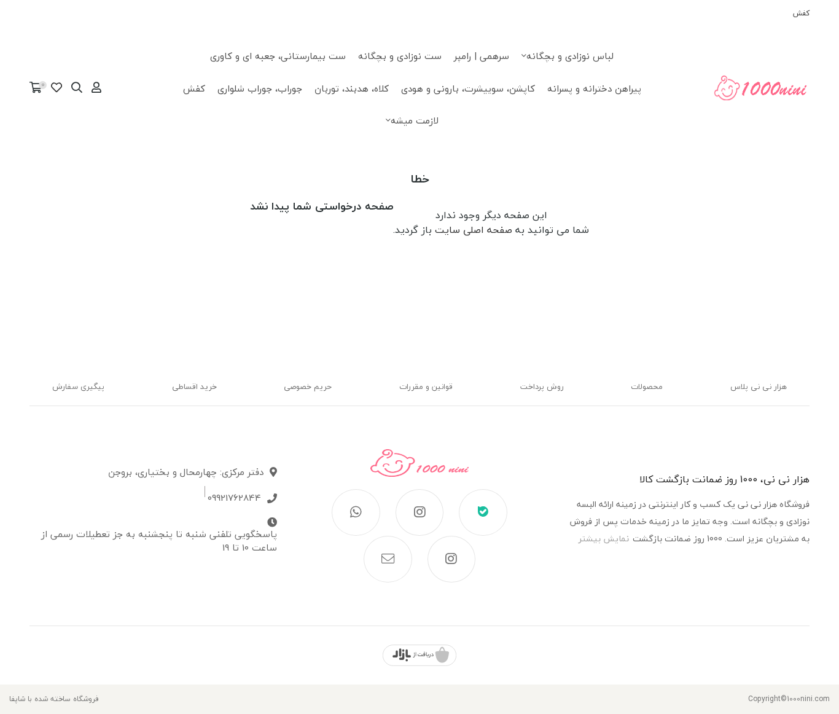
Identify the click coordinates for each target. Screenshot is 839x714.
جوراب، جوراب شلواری (259, 88)
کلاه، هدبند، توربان (351, 88)
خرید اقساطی (194, 386)
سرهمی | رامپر (481, 56)
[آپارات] (451, 559)
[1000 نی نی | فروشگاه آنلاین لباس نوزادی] (419, 469)
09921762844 (234, 498)
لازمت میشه (415, 120)
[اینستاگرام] (420, 512)
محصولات (647, 386)
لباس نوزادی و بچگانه (570, 56)
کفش (801, 13)
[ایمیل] (388, 559)
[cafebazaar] (419, 655)
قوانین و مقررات (426, 386)
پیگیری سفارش (78, 386)
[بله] (483, 512)
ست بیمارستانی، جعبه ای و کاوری (278, 56)
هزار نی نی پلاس (758, 386)
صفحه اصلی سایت (473, 229)
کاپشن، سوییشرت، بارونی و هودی (468, 88)
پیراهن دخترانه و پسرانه (594, 88)
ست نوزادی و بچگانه (400, 56)
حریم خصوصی (308, 386)
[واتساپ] (356, 512)
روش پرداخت (542, 386)
